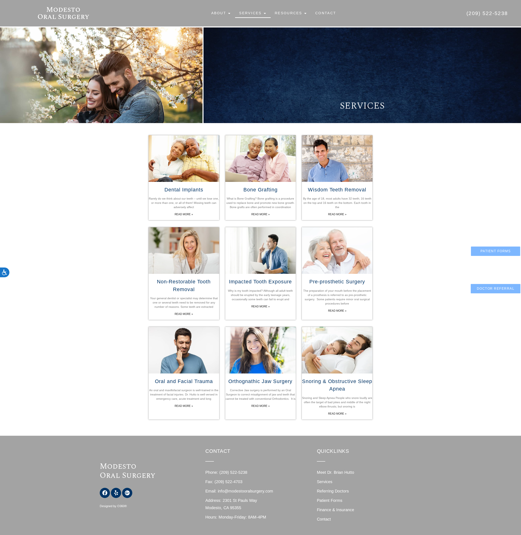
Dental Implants (183, 189)
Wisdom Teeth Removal (337, 189)
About (218, 13)
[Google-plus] (127, 493)
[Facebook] (105, 493)
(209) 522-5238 (487, 13)
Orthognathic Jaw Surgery (260, 381)
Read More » (184, 214)
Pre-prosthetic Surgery (337, 281)
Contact (325, 13)
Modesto (119, 466)
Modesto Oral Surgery (63, 13)
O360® (122, 506)
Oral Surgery (127, 476)
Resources (288, 13)
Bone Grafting (260, 189)
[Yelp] (116, 493)
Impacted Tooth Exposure (260, 281)
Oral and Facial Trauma (184, 381)
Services (250, 13)
